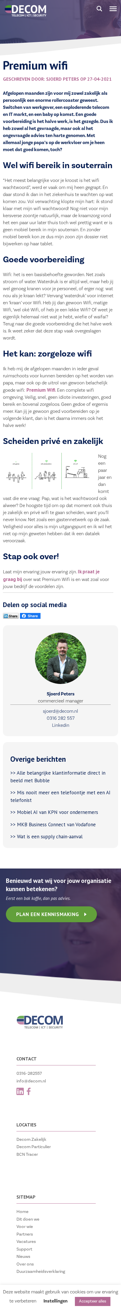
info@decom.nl (31, 1081)
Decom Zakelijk (31, 1139)
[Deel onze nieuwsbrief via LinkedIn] (11, 617)
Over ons (25, 1264)
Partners (24, 1234)
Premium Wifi (40, 390)
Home (22, 1211)
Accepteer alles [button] (92, 1301)
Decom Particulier (33, 1147)
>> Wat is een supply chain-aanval (47, 836)
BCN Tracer (27, 1154)
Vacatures (26, 1241)
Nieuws (23, 1256)
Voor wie (24, 1226)
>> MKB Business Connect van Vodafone (53, 824)
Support (24, 1249)
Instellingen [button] (55, 1301)
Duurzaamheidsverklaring (40, 1271)
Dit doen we (27, 1219)
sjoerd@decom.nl (60, 711)
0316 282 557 (61, 718)
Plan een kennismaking (47, 914)
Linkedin (60, 725)
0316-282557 (29, 1073)
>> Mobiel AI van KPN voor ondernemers (55, 812)
